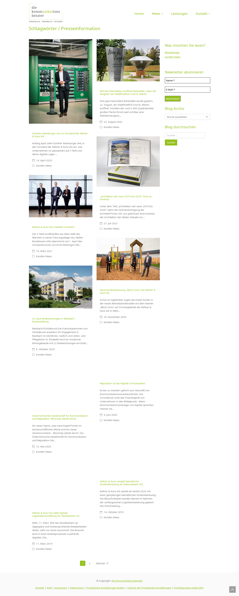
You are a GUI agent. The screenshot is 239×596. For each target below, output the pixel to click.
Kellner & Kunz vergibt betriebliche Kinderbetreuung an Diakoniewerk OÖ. (121, 483)
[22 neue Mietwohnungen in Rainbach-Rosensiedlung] (60, 287)
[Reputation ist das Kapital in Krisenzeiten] (128, 353)
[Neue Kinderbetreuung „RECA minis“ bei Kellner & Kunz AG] (128, 259)
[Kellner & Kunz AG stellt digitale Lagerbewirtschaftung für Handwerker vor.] (60, 482)
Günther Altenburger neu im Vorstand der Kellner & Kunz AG (60, 135)
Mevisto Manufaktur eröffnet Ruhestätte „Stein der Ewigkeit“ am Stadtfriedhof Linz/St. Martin (128, 92)
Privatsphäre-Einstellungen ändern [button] (105, 587)
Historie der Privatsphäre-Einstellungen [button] (149, 587)
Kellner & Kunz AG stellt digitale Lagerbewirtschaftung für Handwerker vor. (56, 514)
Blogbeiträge (172, 52)
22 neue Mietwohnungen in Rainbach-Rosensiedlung (53, 320)
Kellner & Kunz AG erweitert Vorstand (53, 227)
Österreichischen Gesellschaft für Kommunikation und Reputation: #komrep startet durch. (60, 417)
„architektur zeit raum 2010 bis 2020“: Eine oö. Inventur (126, 198)
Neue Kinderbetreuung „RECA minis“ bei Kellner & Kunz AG (127, 291)
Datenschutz (77, 587)
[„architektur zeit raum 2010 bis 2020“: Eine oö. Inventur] (128, 161)
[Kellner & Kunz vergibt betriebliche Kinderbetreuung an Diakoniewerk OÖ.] (128, 450)
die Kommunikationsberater (127, 580)
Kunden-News (44, 165)
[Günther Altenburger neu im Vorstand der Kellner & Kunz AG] (60, 81)
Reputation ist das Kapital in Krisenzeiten (122, 383)
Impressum (60, 587)
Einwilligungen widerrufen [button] (189, 587)
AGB (49, 587)
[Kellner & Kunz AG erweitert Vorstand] (60, 196)
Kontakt (39, 587)
